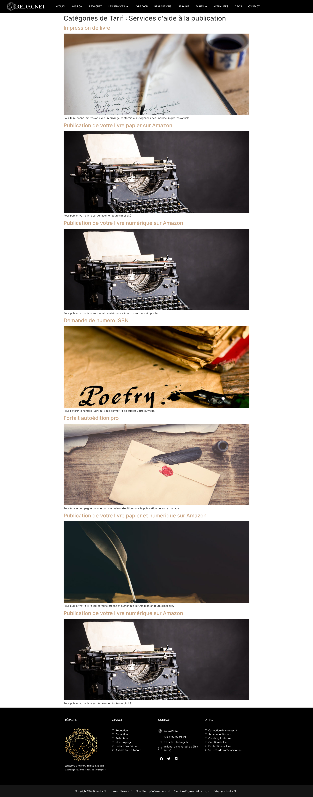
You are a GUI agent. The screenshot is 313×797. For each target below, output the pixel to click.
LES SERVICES (116, 6)
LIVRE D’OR (141, 6)
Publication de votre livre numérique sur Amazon (123, 223)
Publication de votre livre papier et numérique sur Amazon (135, 515)
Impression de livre (87, 28)
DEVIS (238, 6)
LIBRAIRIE (183, 6)
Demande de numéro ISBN (96, 320)
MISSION (77, 6)
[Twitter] (168, 759)
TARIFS (200, 6)
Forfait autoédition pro (91, 418)
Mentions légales (184, 791)
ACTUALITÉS (220, 6)
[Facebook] (161, 759)
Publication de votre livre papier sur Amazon (118, 125)
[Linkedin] (176, 759)
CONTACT (254, 6)
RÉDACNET (95, 6)
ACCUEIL (60, 6)
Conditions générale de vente (154, 791)
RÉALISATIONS (162, 6)
